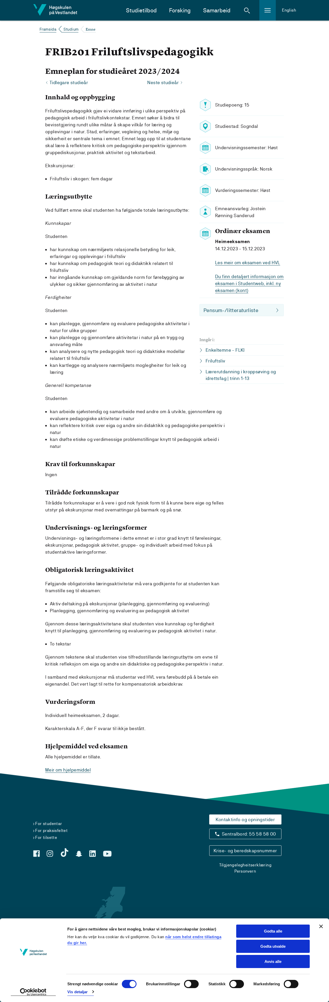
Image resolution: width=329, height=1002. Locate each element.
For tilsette (46, 837)
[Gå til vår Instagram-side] (49, 853)
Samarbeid (217, 10)
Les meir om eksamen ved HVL (247, 262)
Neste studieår (163, 82)
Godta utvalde (273, 946)
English (289, 10)
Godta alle (273, 931)
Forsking (180, 10)
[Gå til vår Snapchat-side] (79, 853)
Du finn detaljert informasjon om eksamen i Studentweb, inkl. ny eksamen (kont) (249, 283)
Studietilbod (141, 10)
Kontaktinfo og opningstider (245, 819)
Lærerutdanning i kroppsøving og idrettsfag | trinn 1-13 (241, 375)
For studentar (48, 823)
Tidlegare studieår (69, 82)
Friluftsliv (215, 360)
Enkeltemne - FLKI (225, 350)
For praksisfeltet (51, 830)
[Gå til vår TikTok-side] (64, 852)
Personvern (245, 871)
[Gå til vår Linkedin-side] (92, 853)
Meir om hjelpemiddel (68, 770)
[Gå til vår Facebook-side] (36, 853)
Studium (71, 29)
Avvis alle (272, 961)
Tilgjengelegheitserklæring (245, 865)
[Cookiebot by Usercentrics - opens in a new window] (33, 992)
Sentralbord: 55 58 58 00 (249, 834)
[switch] (191, 984)
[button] (247, 10)
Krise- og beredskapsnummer (245, 850)
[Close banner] (321, 926)
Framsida (48, 29)
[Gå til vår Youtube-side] (107, 853)
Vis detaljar (77, 992)
